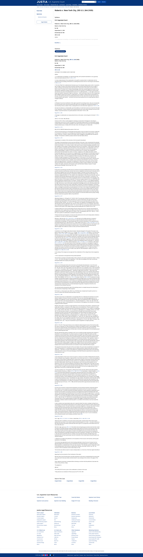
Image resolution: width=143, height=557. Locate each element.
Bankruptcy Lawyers (41, 514)
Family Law (56, 523)
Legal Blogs (74, 533)
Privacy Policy (96, 555)
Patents (73, 539)
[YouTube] (43, 555)
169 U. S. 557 (61, 233)
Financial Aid (91, 518)
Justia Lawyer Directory (94, 533)
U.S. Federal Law (41, 530)
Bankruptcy (56, 514)
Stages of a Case (76, 500)
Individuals (56, 512)
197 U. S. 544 (74, 277)
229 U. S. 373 (68, 237)
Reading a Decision (93, 500)
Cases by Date (40, 497)
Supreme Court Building (60, 500)
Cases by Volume (76, 497)
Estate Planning (57, 521)
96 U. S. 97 (57, 243)
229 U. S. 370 (73, 218)
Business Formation (76, 514)
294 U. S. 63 (89, 222)
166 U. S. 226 (80, 232)
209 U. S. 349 (57, 241)
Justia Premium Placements (94, 535)
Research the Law (54, 4)
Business (74, 512)
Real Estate (74, 523)
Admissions (91, 516)
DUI (55, 519)
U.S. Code (39, 533)
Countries (74, 542)
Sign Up (103, 1)
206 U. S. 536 (87, 277)
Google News (94, 481)
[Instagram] (47, 555)
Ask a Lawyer (47, 4)
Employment (74, 518)
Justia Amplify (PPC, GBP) (94, 539)
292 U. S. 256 (87, 418)
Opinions (39, 14)
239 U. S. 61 (67, 418)
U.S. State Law (57, 530)
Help (85, 555)
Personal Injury (57, 525)
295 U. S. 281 (96, 105)
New (81, 414)
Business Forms (75, 535)
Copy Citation (44, 22)
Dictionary (91, 514)
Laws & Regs (68, 4)
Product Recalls (75, 537)
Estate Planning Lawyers (42, 521)
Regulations (39, 535)
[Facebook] (45, 555)
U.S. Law (41, 6)
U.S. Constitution (40, 531)
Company (81, 555)
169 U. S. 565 (67, 233)
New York (56, 540)
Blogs (90, 523)
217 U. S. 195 (79, 371)
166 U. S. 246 (85, 232)
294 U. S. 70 (94, 222)
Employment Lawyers (41, 519)
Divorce (55, 518)
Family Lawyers (40, 523)
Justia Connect (70, 555)
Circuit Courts (40, 539)
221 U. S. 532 (85, 233)
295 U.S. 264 (73, 59)
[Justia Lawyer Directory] (53, 555)
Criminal (56, 516)
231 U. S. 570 (66, 249)
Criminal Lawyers (40, 518)
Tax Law (73, 525)
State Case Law (57, 535)
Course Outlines (92, 519)
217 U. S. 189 (73, 371)
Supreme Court (40, 537)
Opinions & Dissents (60, 51)
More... (38, 527)
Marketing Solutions (82, 4)
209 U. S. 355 (63, 241)
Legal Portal (76, 555)
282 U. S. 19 (79, 241)
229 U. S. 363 (68, 218)
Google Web (81, 481)
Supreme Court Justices (42, 500)
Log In (99, 1)
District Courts (40, 540)
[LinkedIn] (42, 555)
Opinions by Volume (60, 6)
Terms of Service (89, 555)
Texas (55, 542)
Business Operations (76, 516)
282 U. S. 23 (85, 241)
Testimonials (91, 542)
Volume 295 (67, 6)
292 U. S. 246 (81, 418)
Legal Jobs (74, 531)
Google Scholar (58, 481)
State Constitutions (58, 531)
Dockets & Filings (40, 542)
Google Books (70, 481)
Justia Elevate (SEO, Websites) (95, 537)
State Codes (56, 533)
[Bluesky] (50, 555)
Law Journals (91, 521)
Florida (55, 539)
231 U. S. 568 (60, 249)
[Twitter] (52, 555)
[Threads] (48, 555)
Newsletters (74, 4)
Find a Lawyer (40, 4)
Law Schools (62, 4)
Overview (39, 10)
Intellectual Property (76, 519)
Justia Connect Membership (94, 531)
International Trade (76, 521)
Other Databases (76, 530)
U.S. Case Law (46, 6)
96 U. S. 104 (61, 243)
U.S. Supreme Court (53, 6)
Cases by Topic (58, 497)
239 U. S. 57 (62, 418)
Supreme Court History (94, 497)
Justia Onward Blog (93, 540)
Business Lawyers (40, 516)
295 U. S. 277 (73, 78)
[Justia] (42, 2)
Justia (38, 6)
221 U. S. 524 (80, 233)
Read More (57, 42)
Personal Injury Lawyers (42, 525)
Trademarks (74, 540)
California (56, 537)
